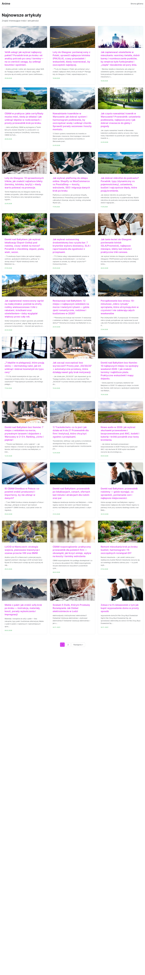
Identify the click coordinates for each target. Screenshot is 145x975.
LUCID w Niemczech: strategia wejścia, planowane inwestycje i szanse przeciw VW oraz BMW (22, 549)
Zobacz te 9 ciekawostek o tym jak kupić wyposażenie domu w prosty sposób (120, 608)
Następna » (78, 644)
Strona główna (137, 3)
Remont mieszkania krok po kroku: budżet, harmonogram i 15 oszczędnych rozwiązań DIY (119, 549)
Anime (6, 3)
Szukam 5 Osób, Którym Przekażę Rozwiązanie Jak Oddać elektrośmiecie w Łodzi (71, 608)
